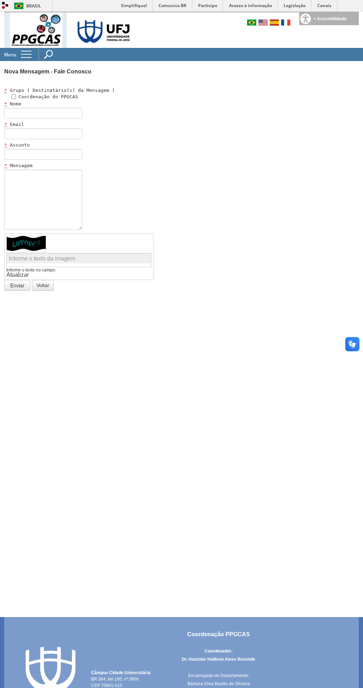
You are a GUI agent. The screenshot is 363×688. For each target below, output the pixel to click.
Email (14, 124)
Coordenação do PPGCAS (48, 96)
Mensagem (18, 165)
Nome (12, 103)
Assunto (17, 145)
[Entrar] (5, 6)
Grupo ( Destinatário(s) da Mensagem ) (59, 90)
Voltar (43, 285)
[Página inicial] (36, 30)
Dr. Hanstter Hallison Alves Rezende (218, 659)
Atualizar (17, 275)
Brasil (33, 6)
